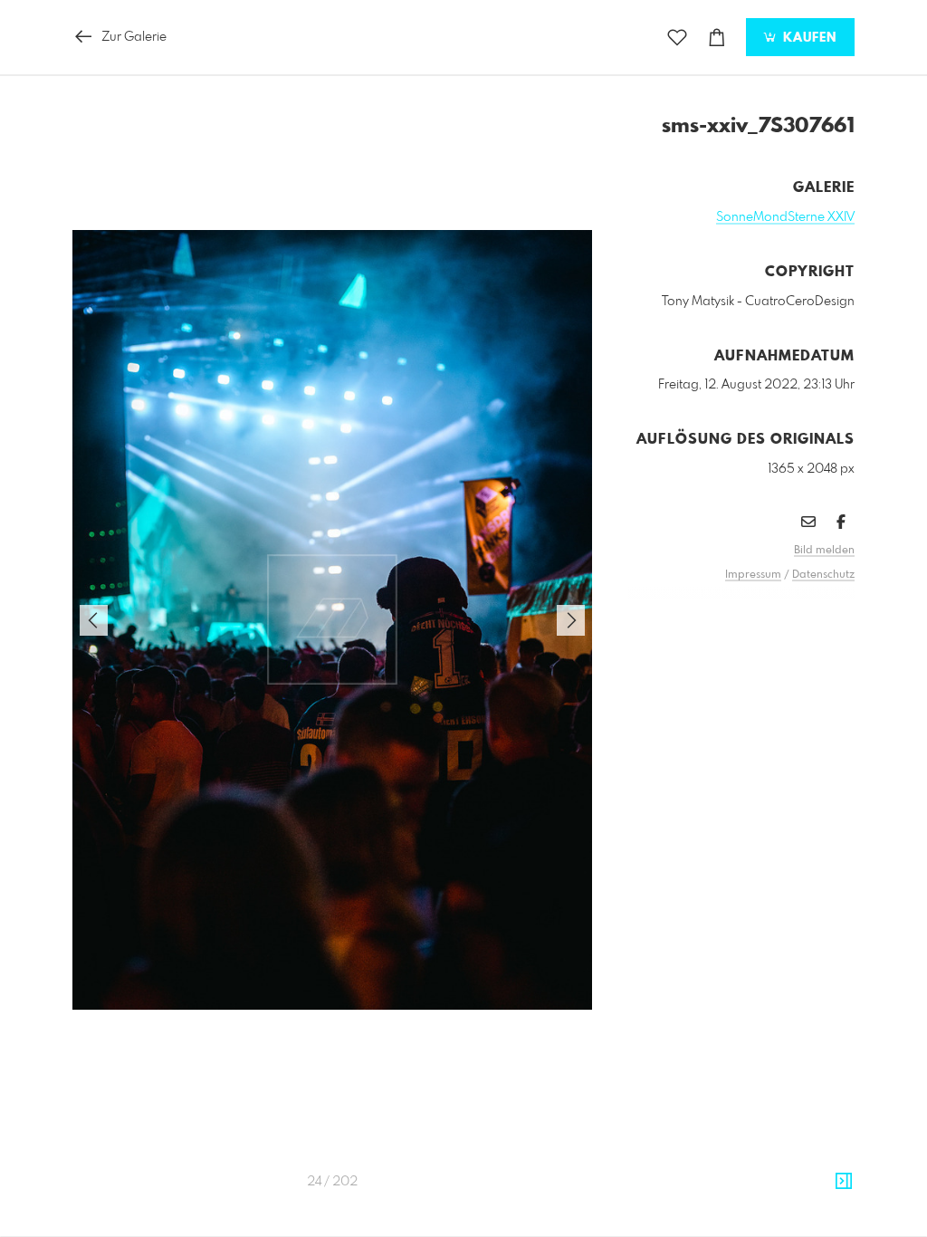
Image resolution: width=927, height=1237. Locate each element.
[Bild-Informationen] (844, 1182)
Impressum (753, 575)
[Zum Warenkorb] (717, 37)
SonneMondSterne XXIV (785, 217)
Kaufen (807, 38)
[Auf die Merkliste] (677, 37)
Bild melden (824, 550)
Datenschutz (823, 575)
